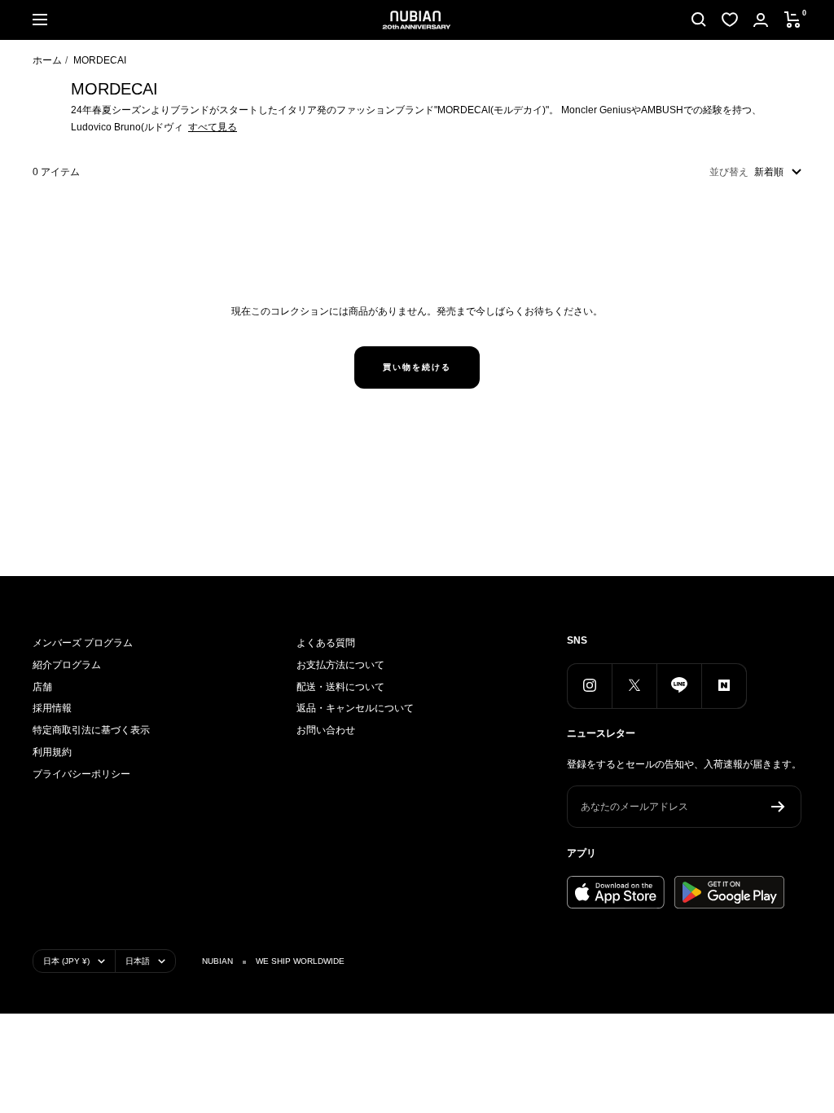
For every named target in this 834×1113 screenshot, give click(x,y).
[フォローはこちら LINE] (678, 685)
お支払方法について (340, 665)
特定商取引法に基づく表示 (91, 730)
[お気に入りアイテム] (729, 19)
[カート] (792, 19)
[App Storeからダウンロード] (616, 892)
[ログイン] (760, 20)
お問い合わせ (325, 730)
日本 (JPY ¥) (66, 961)
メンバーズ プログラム (83, 643)
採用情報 (52, 708)
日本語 (137, 961)
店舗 (42, 687)
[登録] (778, 806)
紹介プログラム (67, 665)
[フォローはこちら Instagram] (589, 685)
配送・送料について (340, 687)
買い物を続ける (417, 367)
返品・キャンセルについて (355, 708)
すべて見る (212, 127)
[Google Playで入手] (729, 892)
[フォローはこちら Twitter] (634, 685)
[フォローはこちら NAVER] (723, 685)
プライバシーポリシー (81, 774)
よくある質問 (325, 643)
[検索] (698, 19)
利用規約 (52, 752)
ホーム (47, 60)
